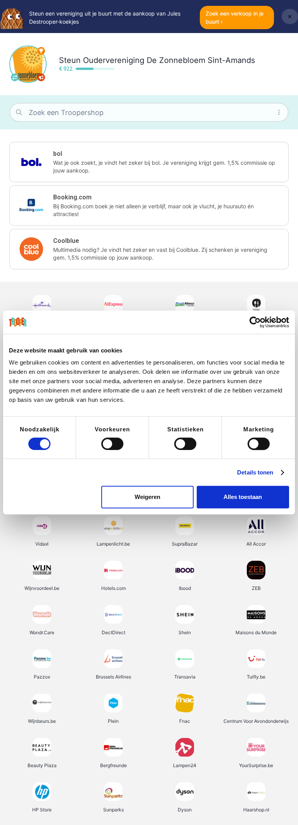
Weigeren (147, 497)
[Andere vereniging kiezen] (15, 77)
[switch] (112, 444)
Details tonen (255, 472)
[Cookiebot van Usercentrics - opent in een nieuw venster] (255, 322)
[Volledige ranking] (41, 51)
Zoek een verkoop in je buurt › (234, 17)
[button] (149, 162)
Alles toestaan (243, 497)
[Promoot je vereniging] (41, 77)
